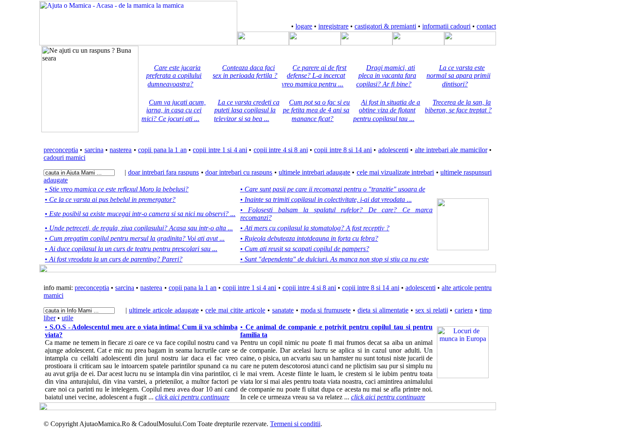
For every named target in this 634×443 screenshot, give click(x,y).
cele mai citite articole (235, 310)
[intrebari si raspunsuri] (315, 43)
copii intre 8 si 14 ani (343, 149)
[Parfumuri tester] (463, 375)
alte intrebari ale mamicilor (451, 149)
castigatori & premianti (385, 26)
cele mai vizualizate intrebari (395, 172)
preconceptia (61, 149)
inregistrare (333, 26)
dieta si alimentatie (383, 310)
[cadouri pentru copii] (418, 43)
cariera (464, 310)
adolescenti (393, 149)
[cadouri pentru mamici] (470, 43)
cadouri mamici (64, 157)
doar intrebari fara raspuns (163, 172)
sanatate (283, 310)
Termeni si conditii (295, 423)
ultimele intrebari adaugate (314, 172)
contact (486, 26)
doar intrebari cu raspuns (239, 172)
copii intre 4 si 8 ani (281, 149)
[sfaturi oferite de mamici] (366, 43)
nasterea (121, 149)
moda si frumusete (326, 310)
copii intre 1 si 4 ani (220, 149)
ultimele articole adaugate (164, 310)
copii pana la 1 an (162, 149)
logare (303, 26)
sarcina (94, 149)
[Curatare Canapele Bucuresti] (463, 248)
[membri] (263, 43)
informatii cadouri (446, 26)
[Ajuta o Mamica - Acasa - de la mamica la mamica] (138, 43)
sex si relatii (431, 310)
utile (67, 318)
